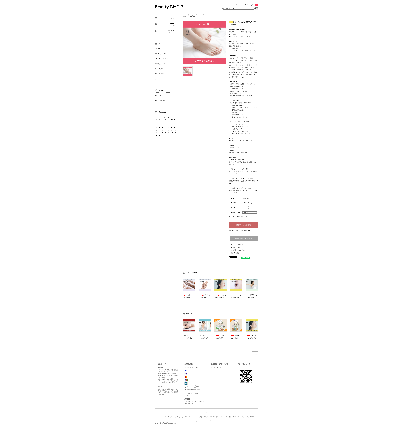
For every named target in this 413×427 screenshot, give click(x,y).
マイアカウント (237, 5)
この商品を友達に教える (238, 250)
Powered (227, 421)
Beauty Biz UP (169, 7)
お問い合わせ (179, 417)
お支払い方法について (205, 417)
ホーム (161, 417)
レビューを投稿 (235, 247)
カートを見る (252, 5)
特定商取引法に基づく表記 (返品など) (240, 230)
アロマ (205, 15)
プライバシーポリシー (190, 417)
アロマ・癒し (192, 17)
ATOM (251, 417)
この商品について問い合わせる (243, 239)
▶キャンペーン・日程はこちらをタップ (240, 36)
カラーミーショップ (188, 421)
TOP (184, 15)
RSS (247, 417)
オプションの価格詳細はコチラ (238, 216)
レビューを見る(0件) (237, 244)
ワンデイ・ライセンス (194, 15)
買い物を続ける (235, 253)
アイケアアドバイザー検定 (239, 295)
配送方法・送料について (220, 417)
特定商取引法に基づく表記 (236, 417)
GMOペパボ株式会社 (209, 421)
